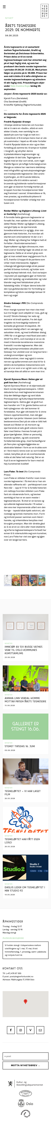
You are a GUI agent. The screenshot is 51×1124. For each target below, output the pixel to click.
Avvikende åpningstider (13, 938)
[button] (4, 6)
